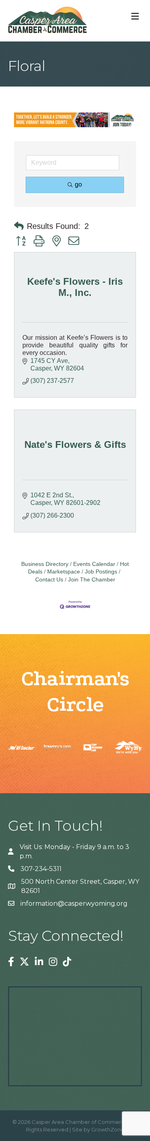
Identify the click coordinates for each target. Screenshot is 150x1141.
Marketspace (63, 572)
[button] (19, 226)
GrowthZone (107, 1129)
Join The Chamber (91, 580)
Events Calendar (94, 564)
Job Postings (101, 572)
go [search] (78, 184)
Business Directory (44, 564)
